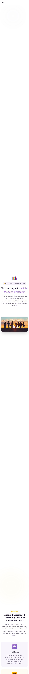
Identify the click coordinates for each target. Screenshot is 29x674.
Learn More (15, 311)
